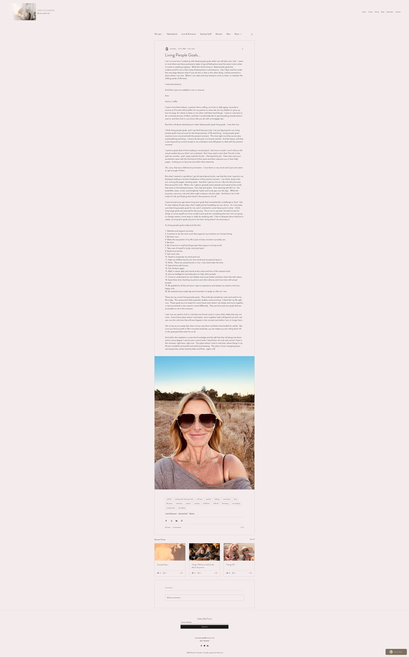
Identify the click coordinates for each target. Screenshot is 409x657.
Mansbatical (172, 34)
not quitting (236, 503)
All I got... (158, 34)
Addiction (206, 503)
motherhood (170, 508)
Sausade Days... (163, 564)
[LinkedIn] (208, 646)
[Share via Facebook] (166, 521)
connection (226, 499)
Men (228, 34)
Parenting (225, 503)
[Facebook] (201, 646)
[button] (252, 34)
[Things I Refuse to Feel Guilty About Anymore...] (204, 552)
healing (217, 499)
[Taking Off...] (239, 552)
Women (219, 34)
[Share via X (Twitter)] (171, 521)
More (237, 34)
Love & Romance (188, 34)
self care (199, 499)
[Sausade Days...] (170, 552)
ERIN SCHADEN (46, 10)
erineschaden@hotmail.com (205, 638)
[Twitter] (204, 646)
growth (208, 499)
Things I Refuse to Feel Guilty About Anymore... (203, 566)
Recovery (169, 503)
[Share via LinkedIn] (177, 521)
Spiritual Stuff (205, 34)
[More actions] (242, 48)
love (235, 499)
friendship (182, 508)
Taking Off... (231, 564)
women (188, 503)
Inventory (179, 503)
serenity (197, 503)
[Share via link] (182, 521)
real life (168, 499)
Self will (215, 503)
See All (252, 539)
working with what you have (184, 499)
